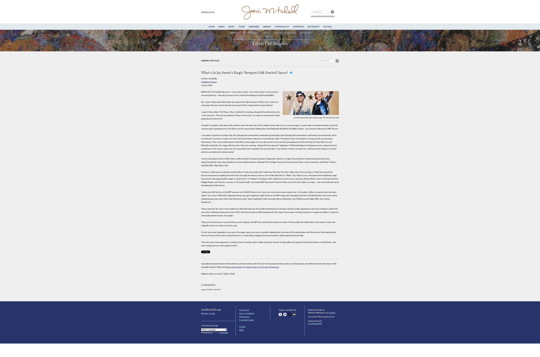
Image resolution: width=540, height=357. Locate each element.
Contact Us (244, 310)
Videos (265, 33)
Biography (314, 26)
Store (241, 26)
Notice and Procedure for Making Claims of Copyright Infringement (252, 267)
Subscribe (254, 26)
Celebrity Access (209, 82)
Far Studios (331, 312)
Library (267, 26)
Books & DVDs (250, 33)
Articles (235, 33)
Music (231, 26)
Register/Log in (208, 12)
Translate (223, 332)
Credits (242, 326)
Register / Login (208, 313)
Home (212, 26)
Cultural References (284, 33)
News (221, 26)
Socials (327, 26)
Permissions (244, 316)
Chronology (282, 26)
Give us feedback (246, 313)
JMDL (241, 330)
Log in (203, 289)
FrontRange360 (315, 323)
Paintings (298, 26)
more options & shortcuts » (323, 16)
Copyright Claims (246, 320)
